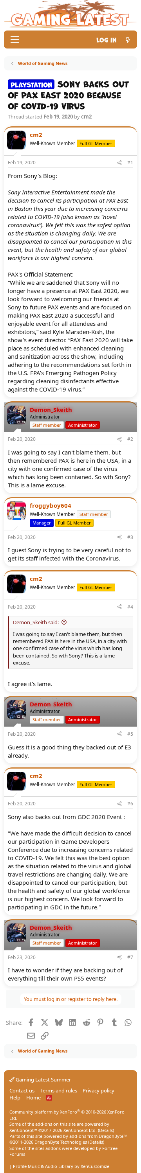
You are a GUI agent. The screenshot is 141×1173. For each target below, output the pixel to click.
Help (14, 1097)
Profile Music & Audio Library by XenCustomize (61, 1166)
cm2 (86, 116)
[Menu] (14, 39)
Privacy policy (98, 1090)
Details (106, 1130)
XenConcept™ (23, 1130)
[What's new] (128, 39)
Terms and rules (58, 1090)
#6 (130, 803)
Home (33, 1097)
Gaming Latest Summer (42, 1079)
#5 (130, 734)
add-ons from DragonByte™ (98, 1136)
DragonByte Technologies (60, 1142)
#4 (130, 607)
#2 (130, 439)
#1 (130, 162)
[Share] (119, 162)
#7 (130, 957)
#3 (130, 537)
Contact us (21, 1090)
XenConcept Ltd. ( (81, 1130)
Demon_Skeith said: (36, 622)
